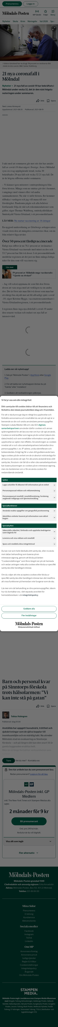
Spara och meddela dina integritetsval (19, 544)
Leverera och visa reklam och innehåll (18, 538)
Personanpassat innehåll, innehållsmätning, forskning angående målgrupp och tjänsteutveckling (25, 497)
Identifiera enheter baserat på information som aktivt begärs (25, 517)
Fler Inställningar (29, 615)
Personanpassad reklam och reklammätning (21, 491)
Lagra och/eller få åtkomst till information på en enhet (26, 485)
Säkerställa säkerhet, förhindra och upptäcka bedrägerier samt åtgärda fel (27, 531)
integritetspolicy (30, 595)
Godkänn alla (29, 609)
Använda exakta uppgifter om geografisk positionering (26, 510)
